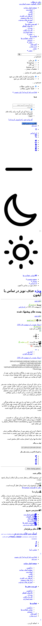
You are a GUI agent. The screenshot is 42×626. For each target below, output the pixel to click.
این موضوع (30, 67)
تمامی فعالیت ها (27, 38)
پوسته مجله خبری (25, 536)
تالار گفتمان (30, 517)
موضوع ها (30, 63)
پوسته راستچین (15, 536)
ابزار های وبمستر (26, 18)
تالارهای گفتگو (27, 26)
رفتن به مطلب (36, 2)
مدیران (30, 28)
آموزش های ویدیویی (25, 20)
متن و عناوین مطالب (26, 86)
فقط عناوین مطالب (27, 88)
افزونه (30, 14)
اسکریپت (29, 10)
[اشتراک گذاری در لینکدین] (36, 462)
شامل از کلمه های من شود (21, 77)
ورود (30, 116)
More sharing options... (33, 469)
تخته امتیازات (28, 32)
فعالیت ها (33, 36)
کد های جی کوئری (26, 16)
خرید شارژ (33, 46)
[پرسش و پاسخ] (19, 144)
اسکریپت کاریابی (31, 536)
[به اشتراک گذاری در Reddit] (36, 460)
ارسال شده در (29, 325)
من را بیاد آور (28, 111)
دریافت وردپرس (29, 525)
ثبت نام (34, 126)
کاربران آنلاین (28, 30)
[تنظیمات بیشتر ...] (36, 350)
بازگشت (30, 568)
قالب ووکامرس (5, 536)
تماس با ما (33, 550)
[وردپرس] (19, 146)
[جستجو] (19, 54)
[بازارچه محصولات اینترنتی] (19, 150)
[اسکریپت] (19, 143)
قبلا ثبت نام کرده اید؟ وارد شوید (25, 92)
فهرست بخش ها (31, 24)
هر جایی (31, 60)
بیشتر (30, 22)
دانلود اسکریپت (29, 514)
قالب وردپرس (20, 533)
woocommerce (34, 538)
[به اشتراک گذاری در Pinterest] (36, 464)
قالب (31, 12)
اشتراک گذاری (27, 354)
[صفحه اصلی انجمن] (19, 141)
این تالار (31, 65)
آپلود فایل (33, 44)
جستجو (30, 40)
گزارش (30, 352)
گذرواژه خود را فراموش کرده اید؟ (20, 120)
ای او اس (22, 307)
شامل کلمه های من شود (24, 79)
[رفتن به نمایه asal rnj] (38, 301)
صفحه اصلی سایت (30, 8)
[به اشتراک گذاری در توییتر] (36, 456)
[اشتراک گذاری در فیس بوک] (36, 458)
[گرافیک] (19, 148)
